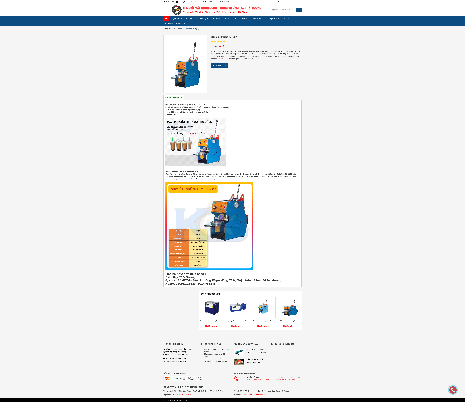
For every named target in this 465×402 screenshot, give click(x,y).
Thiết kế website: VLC (178, 400)
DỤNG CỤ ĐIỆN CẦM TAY (182, 19)
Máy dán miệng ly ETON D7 (237, 321)
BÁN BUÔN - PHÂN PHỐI (175, 24)
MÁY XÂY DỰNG (202, 19)
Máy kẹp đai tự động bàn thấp (211, 321)
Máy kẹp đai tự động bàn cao (289, 321)
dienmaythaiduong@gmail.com (188, 2)
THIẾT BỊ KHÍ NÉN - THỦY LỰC (277, 19)
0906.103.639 (178, 395)
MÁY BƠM (257, 19)
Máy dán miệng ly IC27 (263, 321)
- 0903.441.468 (190, 395)
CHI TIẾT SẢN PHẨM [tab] (173, 98)
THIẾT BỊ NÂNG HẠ (240, 19)
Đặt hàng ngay (220, 65)
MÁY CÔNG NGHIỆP (221, 19)
